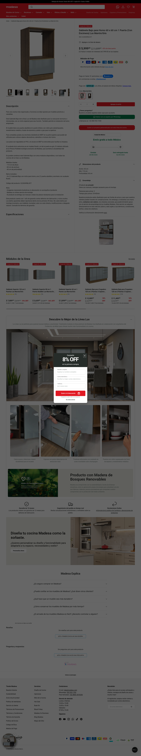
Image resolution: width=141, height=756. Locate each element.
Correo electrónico (62, 376)
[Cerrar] (85, 356)
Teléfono (59, 383)
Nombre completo (62, 369)
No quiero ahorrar (70, 399)
